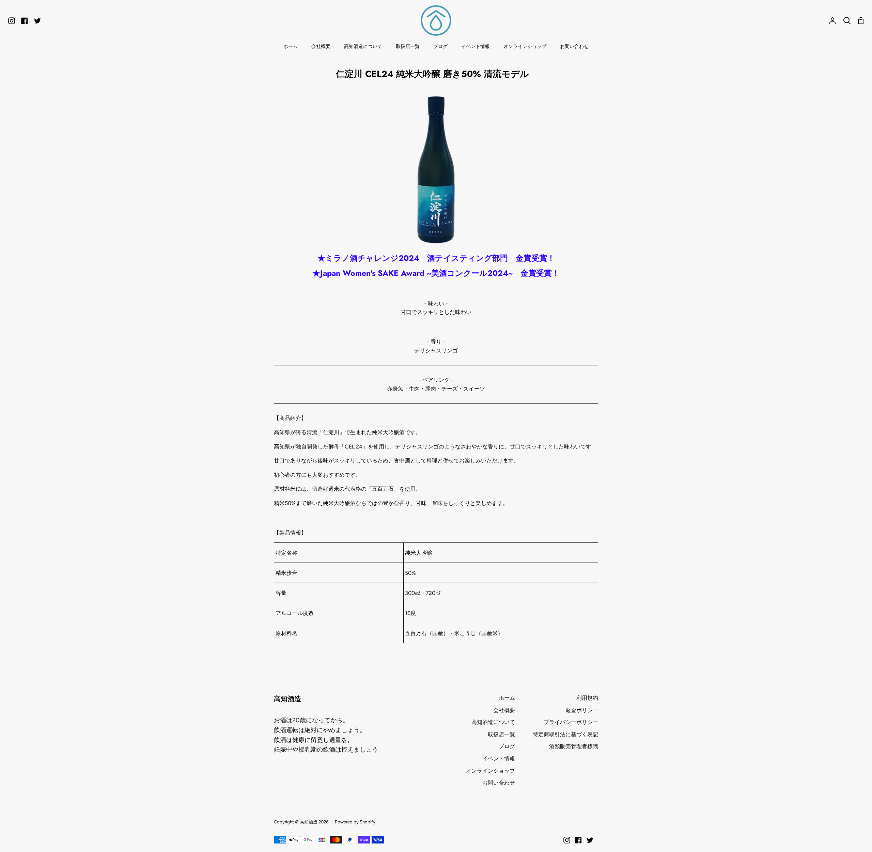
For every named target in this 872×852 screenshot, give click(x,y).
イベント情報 (498, 758)
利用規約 (587, 698)
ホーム (507, 698)
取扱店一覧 (501, 734)
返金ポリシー (581, 710)
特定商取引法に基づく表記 (565, 734)
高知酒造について (493, 722)
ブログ (507, 746)
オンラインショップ (490, 771)
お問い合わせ (498, 782)
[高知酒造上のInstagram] (566, 840)
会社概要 (504, 710)
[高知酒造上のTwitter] (590, 840)
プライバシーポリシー (571, 722)
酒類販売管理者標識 (573, 746)
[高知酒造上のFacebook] (578, 840)
